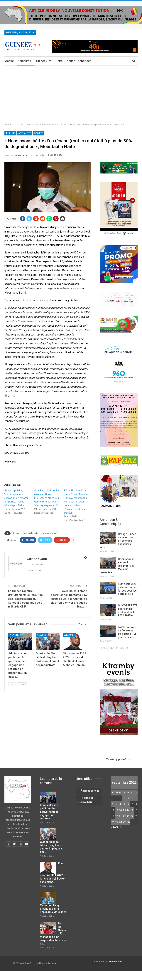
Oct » (122, 827)
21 (120, 816)
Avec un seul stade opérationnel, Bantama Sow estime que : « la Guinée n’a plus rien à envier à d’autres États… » (68, 598)
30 (128, 822)
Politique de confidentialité (85, 800)
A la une (10, 133)
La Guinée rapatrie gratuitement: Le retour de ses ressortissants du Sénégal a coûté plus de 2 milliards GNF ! (25, 598)
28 (120, 822)
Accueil (10, 61)
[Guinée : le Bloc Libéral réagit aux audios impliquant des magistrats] (48, 641)
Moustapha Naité (31, 533)
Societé (38, 133)
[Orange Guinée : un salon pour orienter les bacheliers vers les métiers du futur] (108, 538)
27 (116, 822)
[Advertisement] (71, 93)
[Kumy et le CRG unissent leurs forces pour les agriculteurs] (108, 588)
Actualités (24, 61)
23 (128, 816)
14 (120, 810)
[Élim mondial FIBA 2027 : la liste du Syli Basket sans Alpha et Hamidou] (75, 641)
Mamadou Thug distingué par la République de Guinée (53, 908)
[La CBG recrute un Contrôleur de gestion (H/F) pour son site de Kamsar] (108, 631)
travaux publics (49, 533)
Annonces (84, 61)
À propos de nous (90, 791)
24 (131, 816)
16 (128, 810)
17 (131, 810)
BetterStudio (115, 961)
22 (124, 816)
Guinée (16, 533)
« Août (114, 827)
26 (112, 822)
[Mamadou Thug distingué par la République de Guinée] (48, 898)
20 (116, 816)
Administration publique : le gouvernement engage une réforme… (49, 812)
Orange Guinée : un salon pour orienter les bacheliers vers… (118, 541)
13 (116, 810)
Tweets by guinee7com (118, 759)
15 (124, 810)
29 (124, 822)
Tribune (70, 61)
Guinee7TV (43, 61)
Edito (59, 61)
